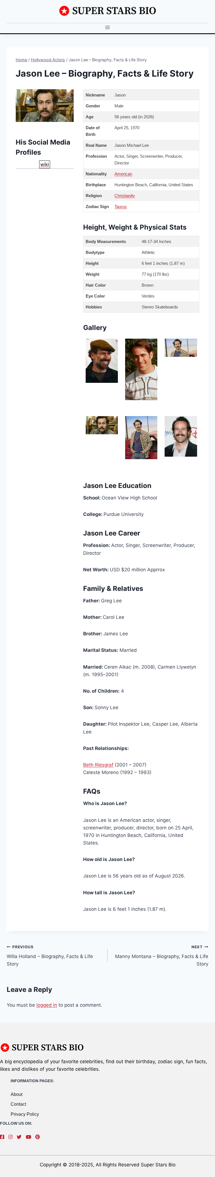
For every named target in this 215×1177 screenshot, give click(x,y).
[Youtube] (30, 1137)
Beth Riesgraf (98, 765)
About (16, 1094)
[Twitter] (20, 1137)
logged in (46, 1005)
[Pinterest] (39, 1137)
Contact (18, 1104)
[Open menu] (107, 27)
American (123, 173)
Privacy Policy (25, 1114)
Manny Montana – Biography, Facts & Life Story (161, 956)
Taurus (120, 206)
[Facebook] (3, 1137)
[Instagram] (11, 1137)
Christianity (124, 195)
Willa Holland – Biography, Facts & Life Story (50, 956)
